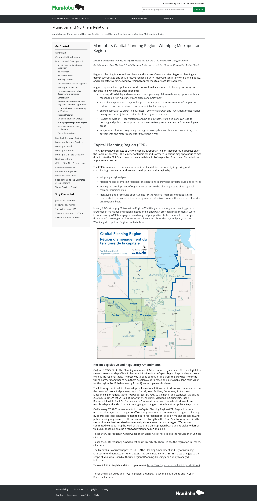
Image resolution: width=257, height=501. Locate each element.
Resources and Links (65, 175)
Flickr (96, 495)
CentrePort (60, 52)
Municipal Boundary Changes (70, 118)
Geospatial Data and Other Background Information (69, 92)
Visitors (168, 18)
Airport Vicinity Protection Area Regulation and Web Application (72, 103)
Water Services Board (66, 187)
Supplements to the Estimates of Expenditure (70, 181)
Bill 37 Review (63, 71)
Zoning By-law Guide (67, 133)
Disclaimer (78, 489)
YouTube (85, 495)
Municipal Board (63, 146)
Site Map (181, 3)
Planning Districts (65, 79)
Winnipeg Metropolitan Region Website (182, 65)
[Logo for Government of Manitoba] (68, 9)
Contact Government (195, 3)
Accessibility (62, 489)
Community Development (68, 57)
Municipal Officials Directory (69, 154)
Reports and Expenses (66, 171)
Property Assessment (65, 167)
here (168, 383)
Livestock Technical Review (68, 138)
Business (110, 18)
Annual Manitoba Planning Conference (69, 127)
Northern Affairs (63, 159)
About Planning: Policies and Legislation (70, 66)
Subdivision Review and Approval (72, 83)
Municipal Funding (64, 150)
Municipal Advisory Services (69, 142)
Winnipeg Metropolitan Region (149, 34)
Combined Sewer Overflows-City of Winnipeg (72, 109)
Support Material (65, 114)
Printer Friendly (169, 3)
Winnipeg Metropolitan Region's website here (118, 222)
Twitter (59, 495)
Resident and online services (71, 18)
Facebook (72, 495)
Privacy (104, 489)
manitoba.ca (58, 34)
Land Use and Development (117, 34)
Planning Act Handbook (68, 87)
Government (139, 18)
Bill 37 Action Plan (65, 75)
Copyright (92, 489)
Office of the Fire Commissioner (71, 163)
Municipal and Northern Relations (84, 34)
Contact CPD (63, 97)
